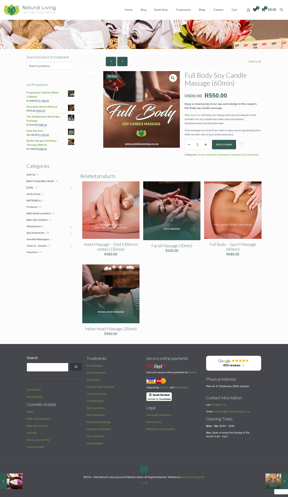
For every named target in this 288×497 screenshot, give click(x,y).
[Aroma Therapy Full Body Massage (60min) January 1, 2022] (11, 481)
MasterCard (181, 387)
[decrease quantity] (189, 144)
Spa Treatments (95, 436)
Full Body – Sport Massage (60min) (233, 247)
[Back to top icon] (144, 469)
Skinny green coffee (38, 439)
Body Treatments (96, 372)
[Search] (76, 367)
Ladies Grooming (96, 393)
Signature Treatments (99, 429)
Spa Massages (95, 400)
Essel (30, 411)
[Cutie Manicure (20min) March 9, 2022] (276, 481)
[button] (173, 78)
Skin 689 (31, 432)
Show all (256, 61)
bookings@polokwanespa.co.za (231, 411)
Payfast (192, 372)
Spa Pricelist (34, 389)
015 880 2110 (218, 404)
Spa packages (95, 443)
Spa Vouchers (35, 396)
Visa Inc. (164, 387)
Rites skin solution (37, 425)
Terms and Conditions (158, 415)
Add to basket (224, 144)
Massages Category (229, 154)
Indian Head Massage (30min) (111, 328)
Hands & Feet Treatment (100, 386)
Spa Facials (93, 379)
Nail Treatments (95, 415)
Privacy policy (154, 422)
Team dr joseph (35, 446)
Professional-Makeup (99, 422)
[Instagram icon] (146, 483)
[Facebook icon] (141, 483)
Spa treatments (250, 154)
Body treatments (207, 154)
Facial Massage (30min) (171, 245)
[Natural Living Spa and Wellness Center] (30, 10)
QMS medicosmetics (39, 418)
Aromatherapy (95, 365)
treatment (195, 115)
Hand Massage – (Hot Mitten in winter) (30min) (111, 247)
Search (32, 358)
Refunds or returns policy (160, 429)
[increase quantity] (205, 144)
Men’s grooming (96, 407)
